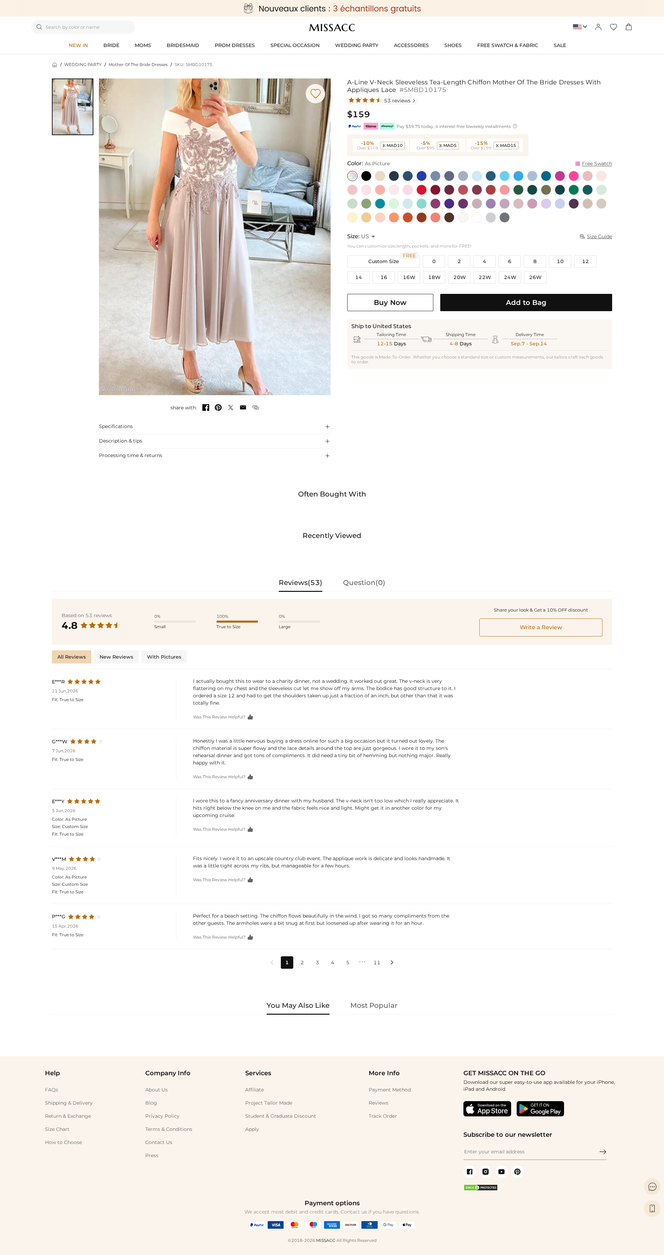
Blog (151, 1103)
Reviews (378, 1103)
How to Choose (63, 1142)
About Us (156, 1090)
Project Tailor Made (268, 1103)
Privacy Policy (162, 1116)
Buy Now (390, 302)
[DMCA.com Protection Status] (480, 1189)
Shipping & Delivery (69, 1103)
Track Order (383, 1116)
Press (151, 1155)
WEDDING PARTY (83, 64)
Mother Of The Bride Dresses (138, 64)
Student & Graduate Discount (280, 1116)
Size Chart (57, 1129)
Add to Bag (526, 302)
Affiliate (254, 1090)
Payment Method (390, 1090)
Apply (252, 1129)
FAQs (51, 1090)
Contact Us (158, 1142)
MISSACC (325, 1240)
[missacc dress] (332, 8)
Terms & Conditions (168, 1129)
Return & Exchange (68, 1116)
